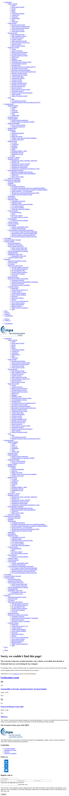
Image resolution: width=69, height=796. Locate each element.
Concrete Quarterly (9, 748)
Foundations (15, 112)
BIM (13, 99)
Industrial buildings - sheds (19, 151)
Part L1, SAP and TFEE (18, 125)
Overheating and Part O (18, 126)
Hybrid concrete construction (20, 120)
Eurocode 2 (15, 296)
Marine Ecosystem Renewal (19, 52)
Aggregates (15, 17)
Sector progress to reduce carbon (21, 89)
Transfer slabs (15, 115)
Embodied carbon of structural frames (22, 204)
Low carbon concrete (18, 206)
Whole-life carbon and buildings (21, 209)
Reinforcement (16, 18)
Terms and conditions (10, 753)
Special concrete (12, 33)
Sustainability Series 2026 (15, 254)
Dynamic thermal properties (19, 272)
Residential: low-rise (17, 154)
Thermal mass (12, 185)
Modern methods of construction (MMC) (23, 122)
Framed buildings (13, 118)
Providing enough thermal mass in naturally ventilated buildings (30, 189)
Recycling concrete (17, 215)
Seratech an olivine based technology (22, 92)
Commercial (15, 144)
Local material (12, 225)
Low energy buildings (18, 207)
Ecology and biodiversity (19, 228)
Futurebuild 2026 (13, 253)
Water (13, 20)
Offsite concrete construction (20, 307)
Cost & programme (13, 223)
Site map (6, 752)
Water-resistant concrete (18, 46)
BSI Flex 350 (15, 162)
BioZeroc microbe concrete (19, 73)
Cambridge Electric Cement (19, 75)
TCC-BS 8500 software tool (20, 269)
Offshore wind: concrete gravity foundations (24, 138)
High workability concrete (19, 36)
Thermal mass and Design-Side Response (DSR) (25, 193)
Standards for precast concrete (20, 165)
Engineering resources (18, 283)
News (6, 311)
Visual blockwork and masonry (20, 28)
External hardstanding (18, 133)
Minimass (14, 59)
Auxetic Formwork (17, 50)
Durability (11, 183)
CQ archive (11, 264)
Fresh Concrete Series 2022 (19, 249)
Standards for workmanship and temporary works (26, 168)
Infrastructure (11, 130)
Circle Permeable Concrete (19, 63)
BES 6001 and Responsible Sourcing (22, 172)
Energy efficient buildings (19, 295)
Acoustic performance (14, 181)
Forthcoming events (10, 677)
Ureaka (14, 49)
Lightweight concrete (18, 38)
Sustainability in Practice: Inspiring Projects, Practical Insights (24, 689)
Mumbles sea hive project (19, 84)
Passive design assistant (18, 274)
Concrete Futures (13, 262)
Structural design (9, 104)
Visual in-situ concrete (18, 29)
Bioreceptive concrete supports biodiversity (24, 71)
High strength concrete (18, 34)
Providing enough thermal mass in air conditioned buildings (28, 188)
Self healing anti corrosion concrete (21, 62)
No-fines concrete (17, 39)
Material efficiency (17, 306)
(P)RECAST (15, 57)
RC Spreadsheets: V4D (18, 270)
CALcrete (14, 275)
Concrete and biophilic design (20, 227)
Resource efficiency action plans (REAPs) (23, 235)
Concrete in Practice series (15, 257)
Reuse (13, 214)
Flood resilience (12, 219)
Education (14, 146)
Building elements (13, 105)
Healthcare (15, 147)
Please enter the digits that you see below (12, 782)
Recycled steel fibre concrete (20, 55)
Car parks (14, 143)
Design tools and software (15, 265)
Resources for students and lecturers (18, 278)
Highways (14, 135)
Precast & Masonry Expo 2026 (12, 707)
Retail (13, 156)
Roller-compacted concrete (19, 41)
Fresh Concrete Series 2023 (19, 248)
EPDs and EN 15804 (18, 177)
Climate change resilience (19, 293)
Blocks (13, 10)
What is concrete (12, 4)
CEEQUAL (15, 175)
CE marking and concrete (19, 101)
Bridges (14, 131)
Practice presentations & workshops (18, 251)
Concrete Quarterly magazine (12, 240)
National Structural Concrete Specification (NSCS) (26, 102)
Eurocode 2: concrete (14, 157)
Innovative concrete (13, 47)
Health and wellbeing (18, 298)
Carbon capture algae (18, 76)
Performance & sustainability (12, 180)
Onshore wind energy (18, 139)
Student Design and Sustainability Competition (25, 282)
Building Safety (12, 128)
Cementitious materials (18, 13)
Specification (8, 2)
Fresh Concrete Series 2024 (16, 246)
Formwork (15, 110)
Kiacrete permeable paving (19, 83)
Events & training (9, 241)
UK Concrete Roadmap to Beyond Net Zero (24, 236)
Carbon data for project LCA (20, 290)
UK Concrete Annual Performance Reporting (24, 231)
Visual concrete (12, 23)
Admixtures (15, 21)
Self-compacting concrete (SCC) (21, 42)
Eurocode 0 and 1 (13, 117)
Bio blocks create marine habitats (21, 70)
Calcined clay (15, 15)
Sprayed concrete (16, 44)
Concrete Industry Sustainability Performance (21, 230)
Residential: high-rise (17, 152)
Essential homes (16, 65)
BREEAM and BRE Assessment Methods (23, 173)
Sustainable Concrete (10, 750)
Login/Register (8, 316)
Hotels (13, 149)
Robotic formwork (17, 88)
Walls (13, 113)
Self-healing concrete (17, 91)
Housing (14, 299)
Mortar (13, 12)
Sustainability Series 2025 (19, 256)
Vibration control (13, 222)
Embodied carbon (17, 202)
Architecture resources (18, 280)
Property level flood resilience (20, 220)
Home (6, 650)
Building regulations (13, 123)
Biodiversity (15, 288)
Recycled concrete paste (18, 86)
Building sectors (12, 141)
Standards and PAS (13, 159)
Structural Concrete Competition (21, 285)
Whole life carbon (13, 199)
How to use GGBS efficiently (20, 301)
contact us (16, 673)
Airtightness (11, 196)
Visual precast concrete (18, 31)
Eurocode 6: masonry (14, 178)
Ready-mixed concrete (18, 7)
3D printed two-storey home (19, 68)
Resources (7, 259)
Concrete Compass (13, 286)
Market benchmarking (18, 304)
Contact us (7, 314)
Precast (14, 8)
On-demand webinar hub (15, 244)
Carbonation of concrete (18, 201)
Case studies (7, 238)
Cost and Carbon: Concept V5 (20, 267)
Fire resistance (12, 198)
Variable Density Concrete (19, 54)
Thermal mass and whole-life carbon (22, 194)
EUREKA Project (17, 60)
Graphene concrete (17, 81)
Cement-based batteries (18, 78)
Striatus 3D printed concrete (19, 96)
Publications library (13, 277)
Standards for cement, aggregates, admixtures (24, 160)
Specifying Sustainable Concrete (17, 261)
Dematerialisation (16, 212)
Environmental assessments (15, 170)
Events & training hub (14, 243)
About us (7, 312)
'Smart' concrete (16, 94)
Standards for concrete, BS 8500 (21, 164)
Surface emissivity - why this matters (22, 191)
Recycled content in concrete (20, 217)
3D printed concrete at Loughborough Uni (23, 67)
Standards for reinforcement (19, 167)
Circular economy (13, 210)
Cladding (14, 107)
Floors (13, 109)
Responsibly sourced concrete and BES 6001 (24, 233)
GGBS (13, 5)
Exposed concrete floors (18, 25)
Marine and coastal (17, 136)
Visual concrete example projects (21, 26)
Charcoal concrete (17, 80)
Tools (9, 97)
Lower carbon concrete (18, 303)
